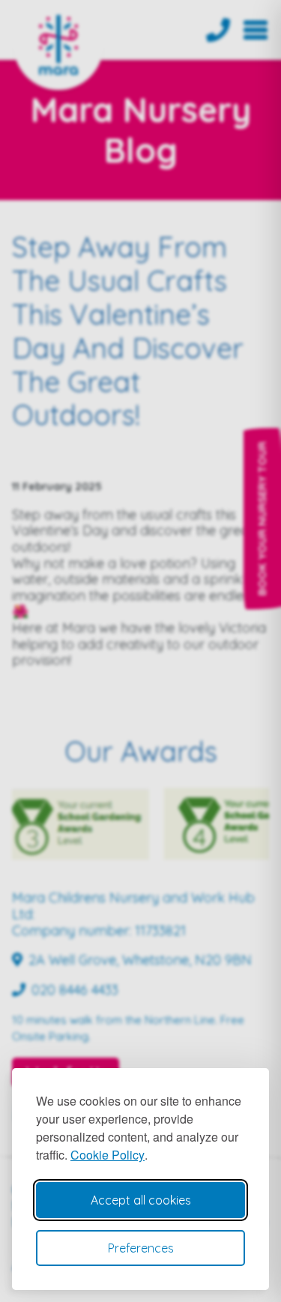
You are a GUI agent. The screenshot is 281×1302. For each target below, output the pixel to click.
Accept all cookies (141, 1200)
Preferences (141, 1248)
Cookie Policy (107, 1154)
